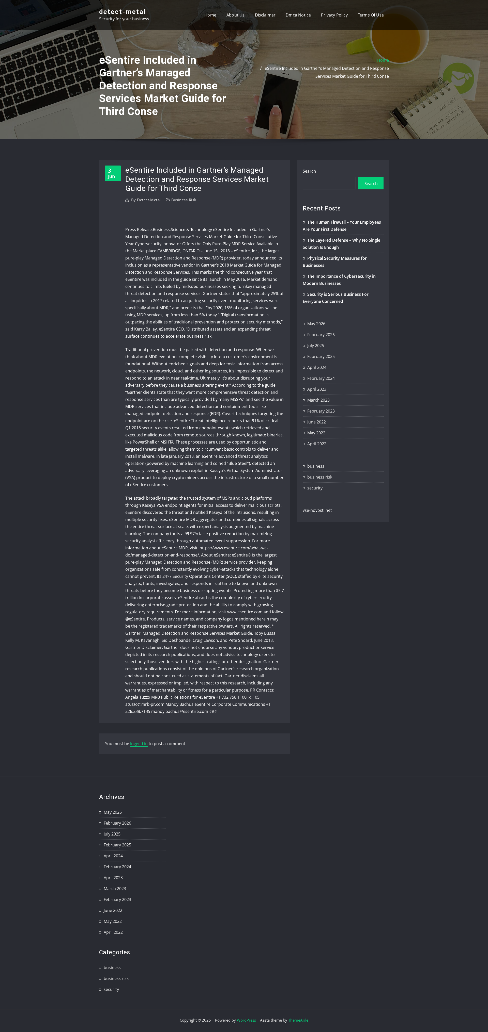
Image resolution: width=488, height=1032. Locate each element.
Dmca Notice (298, 15)
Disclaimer (265, 15)
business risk (183, 199)
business (315, 466)
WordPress (246, 1020)
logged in (139, 743)
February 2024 (321, 378)
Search (309, 171)
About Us (235, 15)
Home (210, 15)
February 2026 (321, 334)
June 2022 (316, 422)
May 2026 (316, 323)
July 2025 (315, 345)
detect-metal (122, 11)
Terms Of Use (371, 15)
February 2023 (321, 411)
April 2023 (316, 389)
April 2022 (316, 444)
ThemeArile (298, 1020)
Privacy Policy (334, 15)
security (315, 488)
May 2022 (316, 433)
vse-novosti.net (317, 510)
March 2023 (318, 400)
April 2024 (316, 367)
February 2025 (321, 356)
